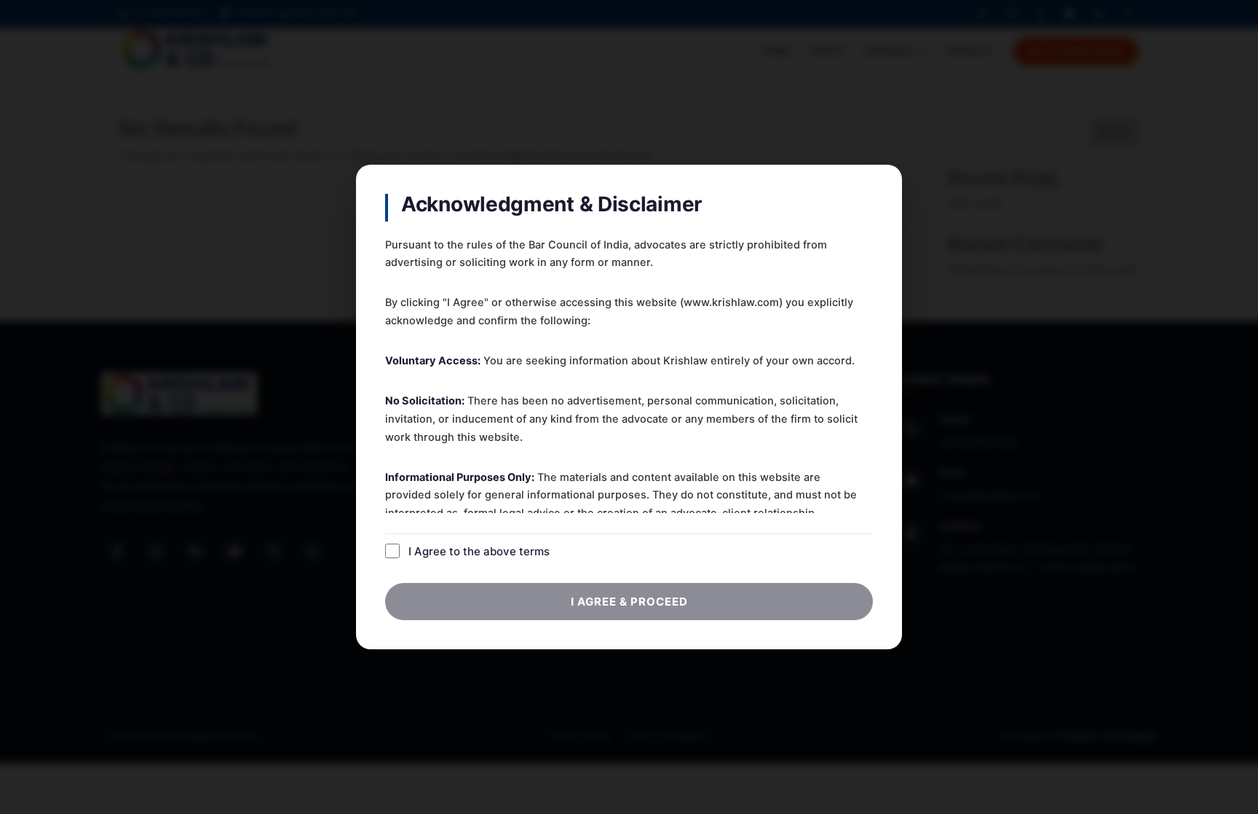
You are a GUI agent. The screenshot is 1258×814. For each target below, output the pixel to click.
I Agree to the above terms (479, 551)
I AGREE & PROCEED (629, 601)
